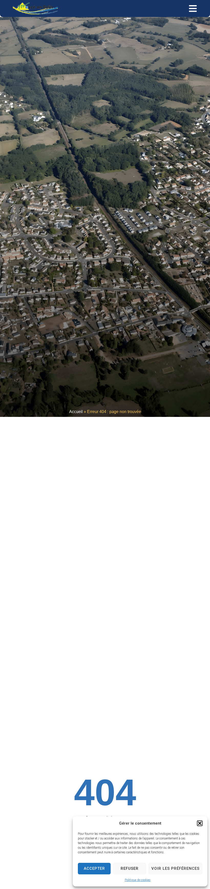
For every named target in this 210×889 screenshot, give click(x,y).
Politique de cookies (138, 880)
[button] (199, 823)
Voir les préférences (175, 868)
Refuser (130, 868)
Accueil (76, 411)
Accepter (94, 868)
